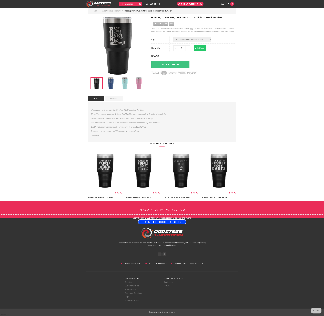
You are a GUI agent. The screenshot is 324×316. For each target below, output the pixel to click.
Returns (167, 286)
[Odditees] (98, 4)
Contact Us (168, 282)
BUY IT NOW (170, 64)
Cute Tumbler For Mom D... (177, 197)
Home (96, 11)
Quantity (155, 48)
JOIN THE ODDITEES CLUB (190, 4)
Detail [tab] (96, 98)
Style (153, 39)
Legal (127, 297)
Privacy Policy (130, 289)
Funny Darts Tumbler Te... (215, 197)
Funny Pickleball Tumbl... (101, 197)
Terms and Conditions (133, 293)
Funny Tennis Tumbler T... (139, 197)
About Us (128, 282)
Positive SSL (5, 315)
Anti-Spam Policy (132, 300)
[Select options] (93, 184)
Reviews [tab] (113, 98)
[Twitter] (164, 254)
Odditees (157, 312)
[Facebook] (159, 254)
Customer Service (132, 286)
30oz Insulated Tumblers (111, 11)
